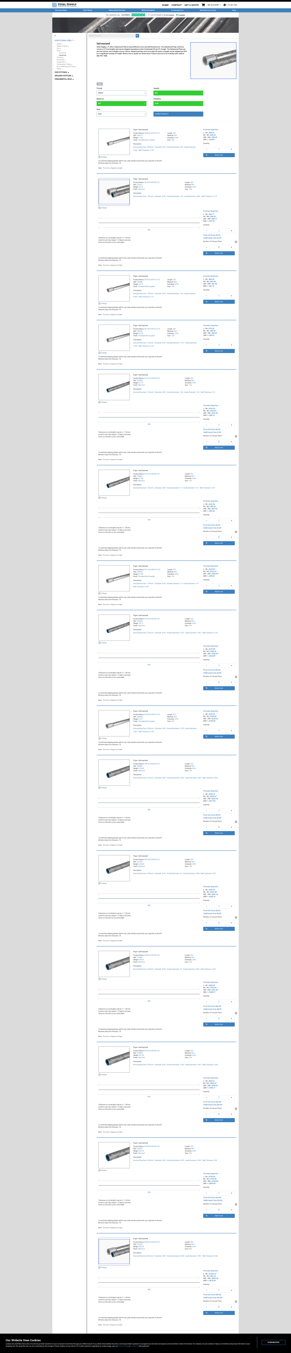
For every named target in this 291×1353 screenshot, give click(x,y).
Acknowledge (273, 1342)
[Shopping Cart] (203, 5)
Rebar (59, 69)
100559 (139, 331)
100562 (139, 476)
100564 (139, 621)
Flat (58, 48)
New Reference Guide (208, 10)
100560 (139, 380)
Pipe (58, 51)
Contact (177, 5)
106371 (139, 135)
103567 (139, 1149)
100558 (139, 282)
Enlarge (104, 157)
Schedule (157, 99)
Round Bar (60, 60)
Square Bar (61, 62)
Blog (234, 10)
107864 (139, 1053)
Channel (60, 57)
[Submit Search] (137, 36)
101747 (139, 862)
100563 (139, 572)
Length (156, 88)
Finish (99, 88)
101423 (139, 1244)
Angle (59, 44)
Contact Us (134, 1346)
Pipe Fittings (87, 10)
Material (100, 99)
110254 (139, 957)
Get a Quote (191, 5)
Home (165, 5)
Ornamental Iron (177, 10)
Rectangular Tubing (64, 64)
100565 (139, 717)
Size (98, 109)
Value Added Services (117, 10)
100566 (139, 766)
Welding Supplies (148, 10)
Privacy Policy (123, 1346)
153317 (139, 185)
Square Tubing (62, 46)
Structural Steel (61, 10)
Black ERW (62, 53)
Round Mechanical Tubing (66, 66)
